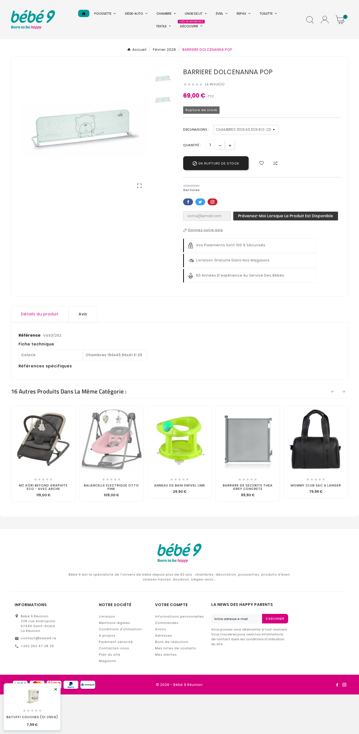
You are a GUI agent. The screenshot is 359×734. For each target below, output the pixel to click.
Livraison (107, 616)
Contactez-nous (114, 648)
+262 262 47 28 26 (37, 646)
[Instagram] (344, 684)
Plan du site (109, 654)
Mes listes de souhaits (175, 648)
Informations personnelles (179, 616)
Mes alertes (166, 654)
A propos (107, 635)
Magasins (107, 661)
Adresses (163, 635)
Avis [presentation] (83, 314)
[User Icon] (324, 19)
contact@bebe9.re (38, 638)
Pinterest (212, 201)
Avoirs (160, 629)
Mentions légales (114, 622)
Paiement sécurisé (116, 642)
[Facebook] (337, 684)
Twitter (200, 201)
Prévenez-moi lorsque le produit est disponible (285, 216)
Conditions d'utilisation (120, 629)
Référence (30, 335)
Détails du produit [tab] (40, 314)
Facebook (188, 201)
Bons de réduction (172, 642)
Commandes (167, 622)
